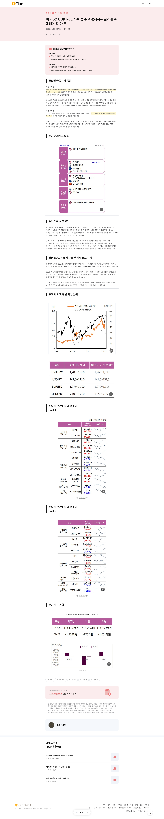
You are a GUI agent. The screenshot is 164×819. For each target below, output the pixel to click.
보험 (136, 805)
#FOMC (49, 680)
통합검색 (143, 3)
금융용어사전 (137, 808)
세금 (131, 805)
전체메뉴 (149, 3)
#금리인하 (72, 680)
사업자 (147, 805)
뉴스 (90, 808)
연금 (141, 805)
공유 (87, 812)
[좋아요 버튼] (76, 812)
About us (146, 808)
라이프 (120, 805)
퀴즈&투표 (102, 808)
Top (150, 812)
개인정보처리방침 (130, 811)
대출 (114, 805)
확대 (101, 209)
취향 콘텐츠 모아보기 (125, 808)
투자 (55, 13)
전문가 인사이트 (112, 808)
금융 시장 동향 (64, 13)
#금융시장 (94, 680)
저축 (104, 805)
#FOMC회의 (61, 680)
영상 (95, 808)
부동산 (126, 805)
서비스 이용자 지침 (143, 811)
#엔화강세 (83, 680)
